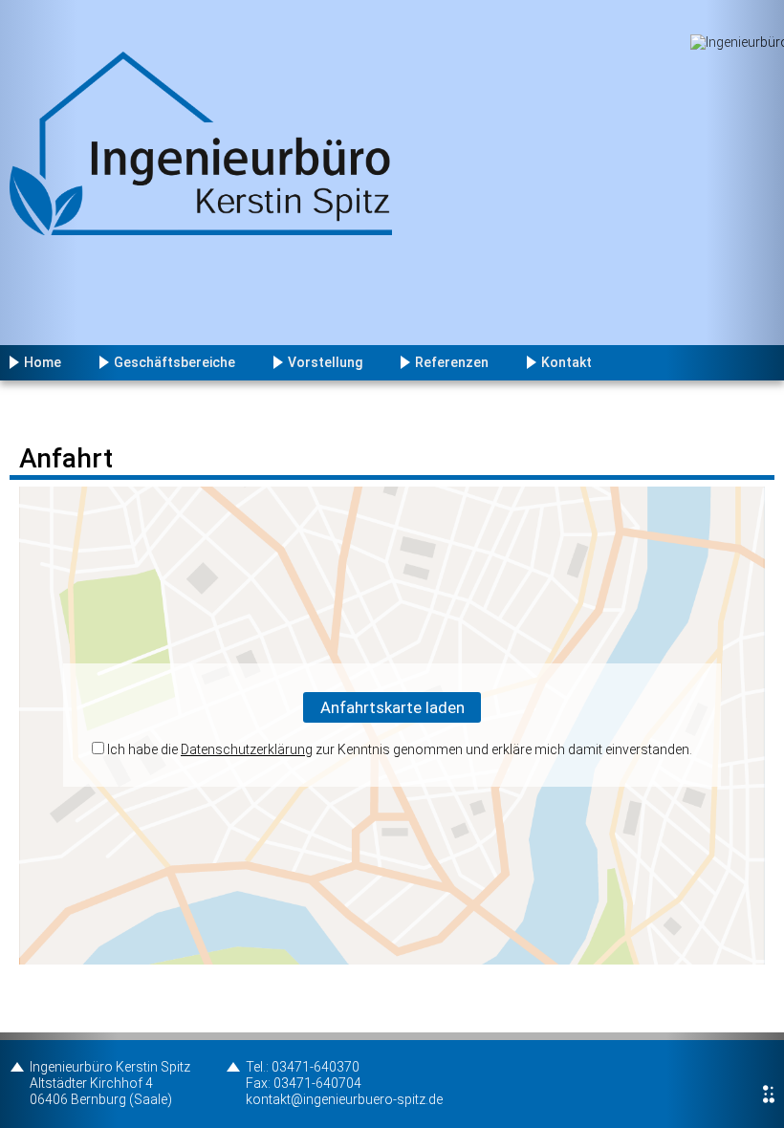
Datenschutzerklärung (247, 749)
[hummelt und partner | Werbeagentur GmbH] (768, 1094)
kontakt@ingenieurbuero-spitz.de (344, 1099)
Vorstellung (325, 362)
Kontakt (566, 362)
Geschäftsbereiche (174, 362)
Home (42, 362)
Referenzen (452, 362)
